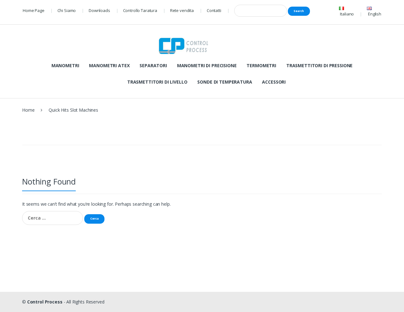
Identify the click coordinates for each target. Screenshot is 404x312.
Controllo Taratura (140, 10)
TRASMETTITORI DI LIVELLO (157, 82)
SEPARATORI (153, 65)
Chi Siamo (66, 10)
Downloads (99, 10)
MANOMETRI (65, 65)
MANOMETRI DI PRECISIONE (207, 65)
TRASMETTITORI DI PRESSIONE (319, 65)
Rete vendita (182, 10)
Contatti (214, 10)
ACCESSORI (274, 82)
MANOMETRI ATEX (109, 65)
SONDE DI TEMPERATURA (224, 82)
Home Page (34, 10)
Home (28, 110)
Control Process (44, 302)
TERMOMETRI (261, 65)
